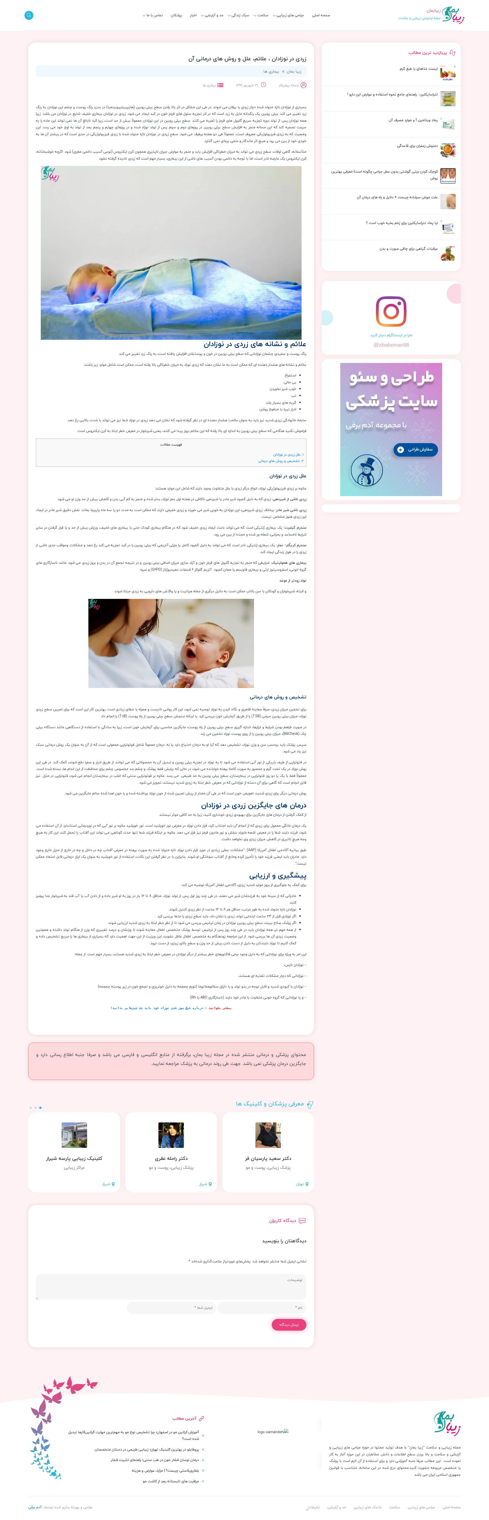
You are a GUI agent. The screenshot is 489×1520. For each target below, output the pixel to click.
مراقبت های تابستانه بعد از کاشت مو (171, 1481)
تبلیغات (153, 21)
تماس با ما (154, 15)
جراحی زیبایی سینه (286, 30)
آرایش (215, 21)
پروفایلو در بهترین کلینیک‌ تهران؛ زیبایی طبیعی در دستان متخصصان (147, 1449)
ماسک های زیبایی (232, 21)
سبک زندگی (240, 15)
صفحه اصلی (321, 15)
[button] (40, 1108)
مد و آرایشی (214, 15)
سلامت (262, 15)
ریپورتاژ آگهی (149, 30)
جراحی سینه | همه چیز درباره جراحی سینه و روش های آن (224, 32)
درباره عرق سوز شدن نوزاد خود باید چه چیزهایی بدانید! (158, 1008)
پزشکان (176, 15)
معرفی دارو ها (255, 30)
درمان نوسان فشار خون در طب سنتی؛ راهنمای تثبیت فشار (155, 1460)
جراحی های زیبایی (290, 15)
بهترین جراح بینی (233, 29)
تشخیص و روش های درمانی (281, 461)
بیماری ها (258, 21)
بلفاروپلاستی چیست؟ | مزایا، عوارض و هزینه (165, 1470)
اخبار (193, 15)
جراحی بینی (292, 21)
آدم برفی (35, 1507)
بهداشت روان (236, 30)
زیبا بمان (294, 71)
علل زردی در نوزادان (288, 454)
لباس (216, 30)
